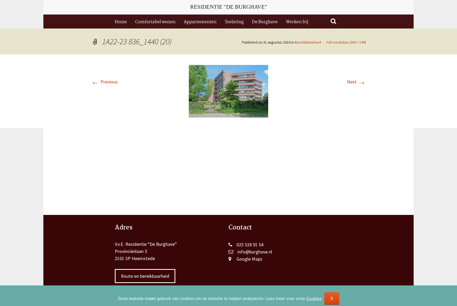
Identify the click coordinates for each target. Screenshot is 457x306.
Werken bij (297, 22)
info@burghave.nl (254, 252)
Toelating (234, 22)
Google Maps (249, 259)
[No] (450, 295)
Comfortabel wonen (155, 22)
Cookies (314, 298)
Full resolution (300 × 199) (346, 42)
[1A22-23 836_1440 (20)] (228, 91)
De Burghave (265, 22)
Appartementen (200, 22)
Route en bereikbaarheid (145, 276)
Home (121, 22)
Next (356, 82)
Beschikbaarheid (308, 42)
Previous (104, 82)
